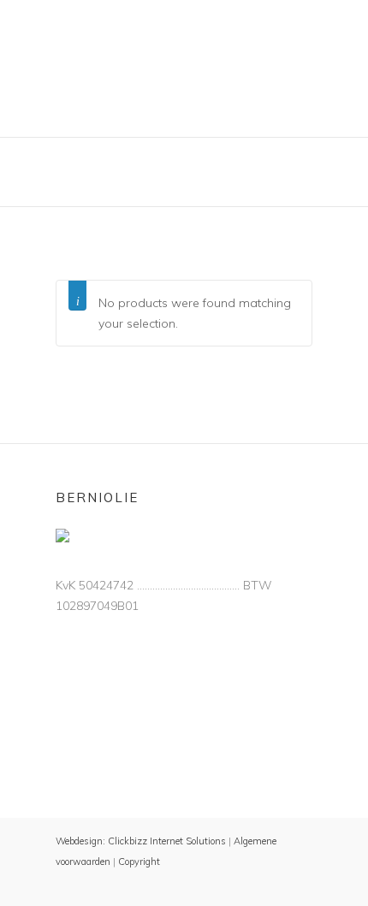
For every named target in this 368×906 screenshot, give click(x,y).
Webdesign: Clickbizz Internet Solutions (141, 841)
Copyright (139, 862)
